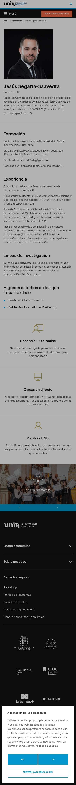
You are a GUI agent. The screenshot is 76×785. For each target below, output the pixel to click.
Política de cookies (46, 746)
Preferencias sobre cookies (38, 772)
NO (22, 759)
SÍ (53, 759)
